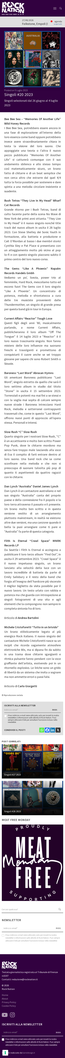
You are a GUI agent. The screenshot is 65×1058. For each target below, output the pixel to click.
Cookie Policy (9, 1005)
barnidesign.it (29, 1052)
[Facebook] (47, 730)
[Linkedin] (52, 730)
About (5, 998)
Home (5, 994)
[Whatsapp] (41, 730)
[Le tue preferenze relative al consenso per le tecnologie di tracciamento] (5, 1053)
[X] (58, 730)
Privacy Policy (9, 1002)
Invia (54, 709)
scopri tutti (58, 24)
